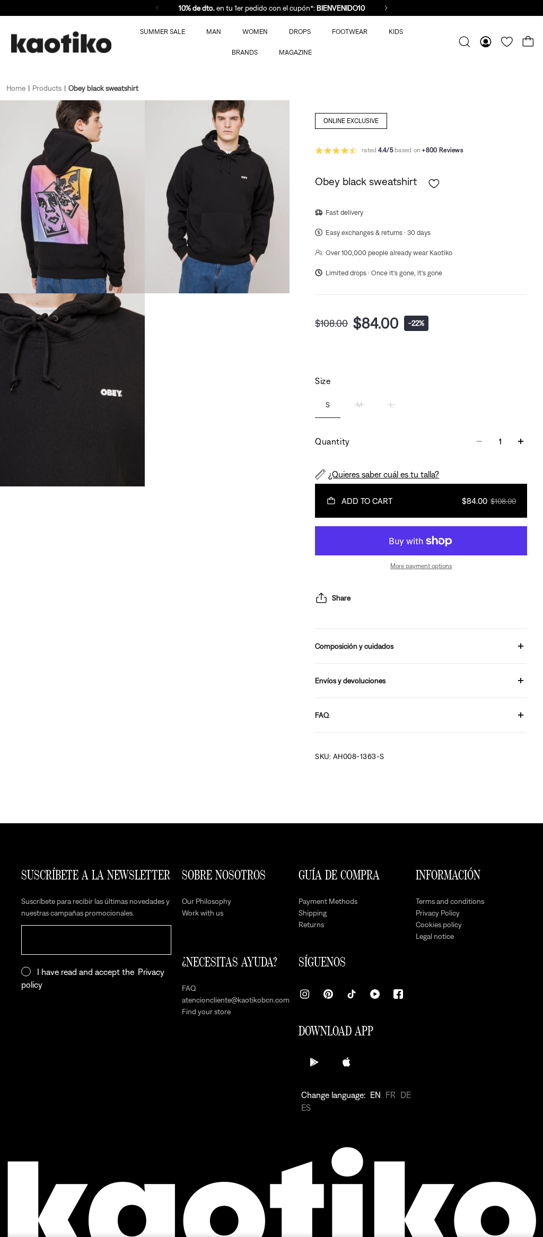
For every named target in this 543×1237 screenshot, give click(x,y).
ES (306, 1107)
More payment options (421, 566)
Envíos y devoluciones (350, 680)
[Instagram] (305, 994)
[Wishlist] (507, 42)
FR (391, 1095)
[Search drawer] (464, 42)
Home (15, 88)
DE (405, 1095)
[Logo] (61, 42)
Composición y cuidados (354, 646)
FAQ (322, 715)
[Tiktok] (351, 994)
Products (47, 88)
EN (375, 1095)
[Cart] (528, 42)
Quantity (332, 441)
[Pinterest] (328, 994)
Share (341, 598)
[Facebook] (398, 994)
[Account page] (485, 42)
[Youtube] (375, 994)
